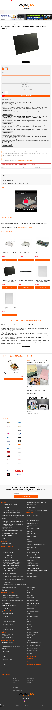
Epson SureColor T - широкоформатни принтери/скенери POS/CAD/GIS (12, 522)
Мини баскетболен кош (32, 650)
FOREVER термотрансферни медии (34, 550)
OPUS (17, 22)
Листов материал (31, 610)
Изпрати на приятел (7, 169)
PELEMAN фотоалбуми (7, 623)
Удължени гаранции (6, 540)
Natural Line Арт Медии (32, 538)
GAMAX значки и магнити (7, 642)
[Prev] (2, 18)
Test (27, 661)
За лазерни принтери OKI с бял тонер (35, 554)
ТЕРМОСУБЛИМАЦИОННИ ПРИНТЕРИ (10, 504)
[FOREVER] (8, 433)
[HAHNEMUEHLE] (8, 430)
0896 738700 (26, 9)
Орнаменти (29, 631)
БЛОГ (27, 663)
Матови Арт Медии (31, 533)
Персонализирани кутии (32, 648)
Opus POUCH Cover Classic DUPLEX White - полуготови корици (43, 281)
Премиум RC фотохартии (32, 515)
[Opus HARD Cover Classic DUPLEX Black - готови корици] (9, 271)
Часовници (29, 619)
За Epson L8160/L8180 (7, 557)
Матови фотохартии (31, 517)
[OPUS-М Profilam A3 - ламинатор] (42, 243)
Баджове (4, 654)
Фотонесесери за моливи (32, 589)
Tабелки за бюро (31, 635)
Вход (14, 684)
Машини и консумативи (8, 629)
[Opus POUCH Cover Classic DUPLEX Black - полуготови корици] (26, 44)
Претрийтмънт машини (7, 543)
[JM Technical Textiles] (19, 437)
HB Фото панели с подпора (33, 602)
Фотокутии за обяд (31, 587)
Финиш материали (31, 560)
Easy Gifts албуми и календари (8, 631)
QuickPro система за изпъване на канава (11, 649)
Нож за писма (30, 595)
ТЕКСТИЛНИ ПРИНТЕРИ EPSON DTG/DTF (10, 509)
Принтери (3, 502)
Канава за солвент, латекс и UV (33, 567)
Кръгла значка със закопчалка (33, 642)
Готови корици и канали (37, 22)
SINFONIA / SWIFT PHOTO (8, 505)
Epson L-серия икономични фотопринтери (11, 512)
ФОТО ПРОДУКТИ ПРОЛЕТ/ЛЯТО (33, 664)
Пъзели (29, 621)
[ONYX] (8, 466)
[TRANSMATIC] (8, 459)
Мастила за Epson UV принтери (9, 570)
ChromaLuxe (29, 598)
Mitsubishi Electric (6, 507)
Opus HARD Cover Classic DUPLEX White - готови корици (9, 308)
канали (30, 227)
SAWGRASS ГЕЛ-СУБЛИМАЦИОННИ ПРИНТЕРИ (12, 530)
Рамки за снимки (31, 623)
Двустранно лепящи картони (8, 589)
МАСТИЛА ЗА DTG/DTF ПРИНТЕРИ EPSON (11, 563)
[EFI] (8, 448)
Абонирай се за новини (33, 413)
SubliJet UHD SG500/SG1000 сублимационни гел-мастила (13, 577)
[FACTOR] (8, 422)
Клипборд (29, 647)
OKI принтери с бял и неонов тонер (9, 533)
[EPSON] (19, 422)
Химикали (29, 590)
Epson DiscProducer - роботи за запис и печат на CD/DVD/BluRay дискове (12, 525)
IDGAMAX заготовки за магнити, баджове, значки (13, 646)
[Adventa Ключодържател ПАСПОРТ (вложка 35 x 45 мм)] (14, 366)
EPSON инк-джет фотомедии (33, 528)
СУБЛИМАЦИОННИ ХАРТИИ (33, 563)
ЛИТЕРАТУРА (29, 660)
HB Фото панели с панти (32, 605)
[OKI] (19, 470)
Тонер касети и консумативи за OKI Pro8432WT (37, 510)
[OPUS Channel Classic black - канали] (26, 271)
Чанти (4, 666)
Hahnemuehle (29, 531)
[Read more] (38, 375)
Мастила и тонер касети (7, 546)
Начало (2, 22)
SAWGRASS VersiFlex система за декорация (11, 528)
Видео (4, 175)
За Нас (14, 682)
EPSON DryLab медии (31, 526)
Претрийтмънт (4, 541)
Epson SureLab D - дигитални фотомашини (11, 510)
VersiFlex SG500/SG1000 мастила (9, 573)
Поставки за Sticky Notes (32, 632)
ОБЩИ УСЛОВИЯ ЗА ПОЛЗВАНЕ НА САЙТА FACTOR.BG (15, 183)
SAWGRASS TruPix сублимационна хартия (36, 544)
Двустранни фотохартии (32, 518)
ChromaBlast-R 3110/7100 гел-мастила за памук (13, 585)
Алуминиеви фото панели (32, 600)
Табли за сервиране (31, 618)
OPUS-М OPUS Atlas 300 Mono (26, 252)
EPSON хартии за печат (32, 525)
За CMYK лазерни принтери (33, 552)
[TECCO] (19, 444)
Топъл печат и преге (7, 618)
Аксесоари (4, 536)
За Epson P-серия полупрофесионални (11, 559)
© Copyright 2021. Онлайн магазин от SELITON (26, 709)
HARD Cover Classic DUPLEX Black (25, 160)
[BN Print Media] (19, 441)
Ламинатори (5, 616)
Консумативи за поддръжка (8, 535)
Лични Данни (16, 687)
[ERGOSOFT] (8, 463)
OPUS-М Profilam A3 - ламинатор (42, 252)
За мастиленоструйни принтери (34, 555)
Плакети (29, 624)
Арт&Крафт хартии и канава (33, 520)
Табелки (29, 640)
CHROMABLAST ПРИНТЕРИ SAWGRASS (10, 532)
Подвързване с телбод (7, 626)
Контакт (29, 682)
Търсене (29, 684)
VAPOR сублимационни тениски (9, 587)
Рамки (4, 656)
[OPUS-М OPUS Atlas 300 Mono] (26, 243)
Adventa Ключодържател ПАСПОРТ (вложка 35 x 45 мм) (13, 373)
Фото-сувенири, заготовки (7, 640)
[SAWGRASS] (8, 426)
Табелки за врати (31, 639)
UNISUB (28, 613)
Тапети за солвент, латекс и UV (33, 568)
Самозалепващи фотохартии (33, 522)
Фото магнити (6, 651)
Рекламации (16, 680)
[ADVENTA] (8, 452)
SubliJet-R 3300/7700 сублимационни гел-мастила (13, 582)
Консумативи (5, 608)
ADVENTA (4, 648)
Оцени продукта (30, 169)
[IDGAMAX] (19, 474)
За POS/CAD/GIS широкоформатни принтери (12, 562)
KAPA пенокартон (6, 602)
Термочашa (5, 662)
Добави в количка (10, 260)
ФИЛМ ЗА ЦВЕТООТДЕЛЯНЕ (32, 576)
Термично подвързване (8, 624)
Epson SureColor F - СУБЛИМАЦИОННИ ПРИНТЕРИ (13, 515)
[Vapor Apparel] (19, 433)
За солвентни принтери (32, 559)
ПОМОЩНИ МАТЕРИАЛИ (7, 637)
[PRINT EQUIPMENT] (8, 470)
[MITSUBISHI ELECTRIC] (8, 474)
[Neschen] (8, 437)
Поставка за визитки (31, 634)
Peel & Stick (5, 627)
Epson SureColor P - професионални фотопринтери (13, 513)
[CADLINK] (19, 463)
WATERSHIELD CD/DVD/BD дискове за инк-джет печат (38, 579)
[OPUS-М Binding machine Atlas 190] (9, 243)
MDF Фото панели (31, 606)
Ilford (28, 549)
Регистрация (30, 680)
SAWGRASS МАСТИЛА (6, 571)
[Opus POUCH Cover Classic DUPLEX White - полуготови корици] (42, 271)
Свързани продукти (8, 180)
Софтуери (4, 538)
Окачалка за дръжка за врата (33, 645)
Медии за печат (29, 512)
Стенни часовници (7, 661)
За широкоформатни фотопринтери (10, 560)
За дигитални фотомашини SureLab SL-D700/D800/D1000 (11, 550)
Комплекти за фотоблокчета (9, 619)
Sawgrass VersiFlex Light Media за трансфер (36, 546)
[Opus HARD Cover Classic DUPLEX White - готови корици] (9, 298)
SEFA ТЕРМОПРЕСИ (6, 635)
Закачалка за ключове (32, 627)
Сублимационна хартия (32, 523)
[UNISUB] (19, 448)
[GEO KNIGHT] (19, 455)
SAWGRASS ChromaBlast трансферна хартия (36, 547)
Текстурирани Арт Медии (32, 534)
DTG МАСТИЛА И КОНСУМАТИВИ (34, 505)
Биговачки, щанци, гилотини (9, 614)
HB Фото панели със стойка (33, 603)
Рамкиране (4, 598)
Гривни (29, 629)
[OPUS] (8, 455)
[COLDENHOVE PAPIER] (8, 444)
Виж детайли (9, 287)
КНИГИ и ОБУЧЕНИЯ (30, 655)
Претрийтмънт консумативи (8, 544)
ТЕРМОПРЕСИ (4, 632)
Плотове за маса (30, 608)
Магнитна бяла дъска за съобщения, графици (37, 643)
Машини (4, 606)
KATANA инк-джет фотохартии (33, 513)
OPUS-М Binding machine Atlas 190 (9, 252)
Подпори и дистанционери (33, 611)
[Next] (50, 18)
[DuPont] (19, 459)
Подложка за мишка (31, 594)
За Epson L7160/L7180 (7, 555)
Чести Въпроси (30, 678)
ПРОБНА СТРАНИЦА (17, 690)
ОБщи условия (16, 689)
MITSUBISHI (29, 573)
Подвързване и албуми (9, 22)
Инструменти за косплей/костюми (10, 595)
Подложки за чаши (31, 614)
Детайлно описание (8, 178)
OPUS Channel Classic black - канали (26, 280)
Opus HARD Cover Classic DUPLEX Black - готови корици (9, 281)
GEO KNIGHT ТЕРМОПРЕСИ (7, 634)
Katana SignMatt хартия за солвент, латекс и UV (37, 570)
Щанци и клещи (30, 597)
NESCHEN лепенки (6, 603)
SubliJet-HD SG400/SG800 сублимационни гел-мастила (14, 575)
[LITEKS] (8, 441)
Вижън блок (5, 658)
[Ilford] (19, 430)
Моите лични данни (47, 705)
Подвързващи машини (8, 613)
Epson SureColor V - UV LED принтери (10, 520)
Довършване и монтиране (7, 592)
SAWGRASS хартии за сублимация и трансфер (36, 542)
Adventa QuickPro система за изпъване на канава (12, 600)
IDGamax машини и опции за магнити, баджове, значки (13, 644)
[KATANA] (19, 426)
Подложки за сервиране (32, 616)
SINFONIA (29, 575)
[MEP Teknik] (19, 466)
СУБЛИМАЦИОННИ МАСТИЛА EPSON (11, 565)
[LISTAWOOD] (19, 452)
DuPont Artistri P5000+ (31, 504)
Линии (28, 592)
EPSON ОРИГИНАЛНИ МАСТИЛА (9, 548)
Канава (28, 539)
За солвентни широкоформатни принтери (12, 567)
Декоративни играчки (7, 659)
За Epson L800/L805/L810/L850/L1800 (10, 554)
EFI (27, 578)
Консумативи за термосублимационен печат (36, 571)
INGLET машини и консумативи (9, 605)
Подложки (5, 664)
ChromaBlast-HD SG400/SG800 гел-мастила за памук (14, 581)
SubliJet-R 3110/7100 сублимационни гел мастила (13, 579)
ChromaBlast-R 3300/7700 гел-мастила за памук (37, 502)
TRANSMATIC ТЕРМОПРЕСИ (8, 639)
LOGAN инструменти (6, 594)
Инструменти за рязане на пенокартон (11, 597)
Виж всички (29, 414)
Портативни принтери (7, 527)
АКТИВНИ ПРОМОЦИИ (31, 656)
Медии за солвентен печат (32, 565)
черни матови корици (22, 227)
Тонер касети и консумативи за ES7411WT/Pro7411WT (38, 509)
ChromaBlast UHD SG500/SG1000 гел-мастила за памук (14, 584)
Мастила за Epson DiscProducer (9, 568)
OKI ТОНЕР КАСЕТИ (31, 507)
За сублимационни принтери (33, 557)
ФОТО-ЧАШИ (29, 653)
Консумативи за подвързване (25, 22)
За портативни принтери (8, 552)
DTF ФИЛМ (4, 590)
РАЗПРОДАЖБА (29, 658)
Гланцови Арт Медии (31, 536)
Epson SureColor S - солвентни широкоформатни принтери (12, 517)
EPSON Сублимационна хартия (34, 530)
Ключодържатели (6, 653)
